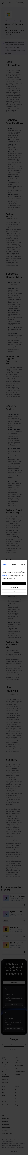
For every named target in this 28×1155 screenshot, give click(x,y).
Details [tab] (14, 564)
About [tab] (23, 564)
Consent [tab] (5, 564)
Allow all (14, 583)
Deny (14, 591)
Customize (13, 587)
